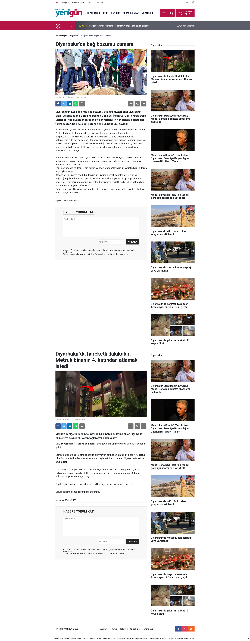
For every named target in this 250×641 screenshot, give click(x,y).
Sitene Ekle (99, 3)
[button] (130, 103)
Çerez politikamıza (182, 638)
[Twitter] (64, 103)
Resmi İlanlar (131, 13)
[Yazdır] (82, 103)
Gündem (115, 13)
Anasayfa (63, 36)
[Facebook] (58, 103)
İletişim (123, 629)
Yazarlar (147, 13)
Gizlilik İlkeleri (134, 629)
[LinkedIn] (69, 103)
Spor (105, 13)
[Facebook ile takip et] (178, 629)
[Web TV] (186, 2)
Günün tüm (186, 26)
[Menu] (164, 13)
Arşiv (89, 3)
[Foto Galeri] (193, 2)
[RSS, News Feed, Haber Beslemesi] (191, 629)
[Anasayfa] (56, 3)
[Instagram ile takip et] (185, 629)
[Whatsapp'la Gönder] (75, 103)
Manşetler (65, 3)
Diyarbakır (93, 13)
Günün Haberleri (78, 3)
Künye (114, 629)
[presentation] (65, 25)
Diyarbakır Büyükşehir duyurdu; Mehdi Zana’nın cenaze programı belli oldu (122, 26)
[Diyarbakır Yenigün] (68, 13)
